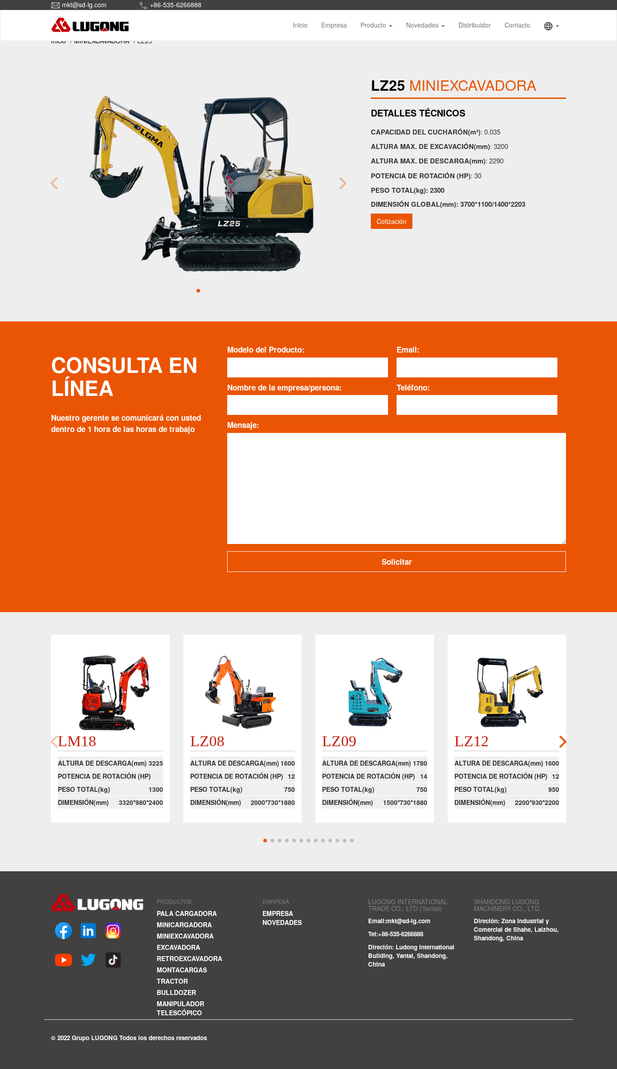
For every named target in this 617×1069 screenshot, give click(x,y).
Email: (408, 349)
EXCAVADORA (178, 947)
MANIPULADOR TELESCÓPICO (180, 1008)
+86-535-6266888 (175, 4)
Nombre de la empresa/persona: (284, 387)
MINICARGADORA (184, 924)
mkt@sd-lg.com (84, 4)
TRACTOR (172, 980)
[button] (551, 25)
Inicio (300, 24)
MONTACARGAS (182, 969)
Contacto (517, 24)
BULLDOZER (176, 992)
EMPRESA (277, 913)
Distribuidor (474, 24)
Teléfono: (413, 387)
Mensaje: (243, 424)
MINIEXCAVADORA (185, 935)
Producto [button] (374, 24)
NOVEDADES (282, 922)
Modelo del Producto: (265, 349)
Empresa (334, 24)
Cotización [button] (392, 221)
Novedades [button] (423, 24)
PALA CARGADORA (187, 913)
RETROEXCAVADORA (189, 958)
